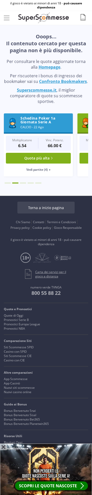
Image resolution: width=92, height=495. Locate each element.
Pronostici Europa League (22, 324)
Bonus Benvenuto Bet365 (22, 419)
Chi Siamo (23, 222)
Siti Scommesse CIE (18, 356)
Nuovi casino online (17, 392)
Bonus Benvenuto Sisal (20, 415)
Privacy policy (20, 227)
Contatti (38, 222)
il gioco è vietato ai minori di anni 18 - (46, 5)
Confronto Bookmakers (63, 81)
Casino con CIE (14, 360)
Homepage (49, 67)
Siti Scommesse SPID (19, 347)
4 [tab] (31, 183)
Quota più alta (37, 158)
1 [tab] (8, 183)
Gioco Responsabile (68, 227)
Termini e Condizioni (61, 222)
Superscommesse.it (36, 90)
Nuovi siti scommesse (19, 387)
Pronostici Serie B (16, 320)
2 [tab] (15, 183)
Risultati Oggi (13, 442)
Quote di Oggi (13, 315)
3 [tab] (23, 183)
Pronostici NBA (14, 328)
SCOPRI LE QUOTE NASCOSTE (48, 486)
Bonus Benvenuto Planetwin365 (26, 424)
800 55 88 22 (46, 292)
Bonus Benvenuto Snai (20, 410)
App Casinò (12, 383)
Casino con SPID (15, 351)
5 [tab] (38, 183)
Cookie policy (41, 227)
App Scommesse (16, 379)
